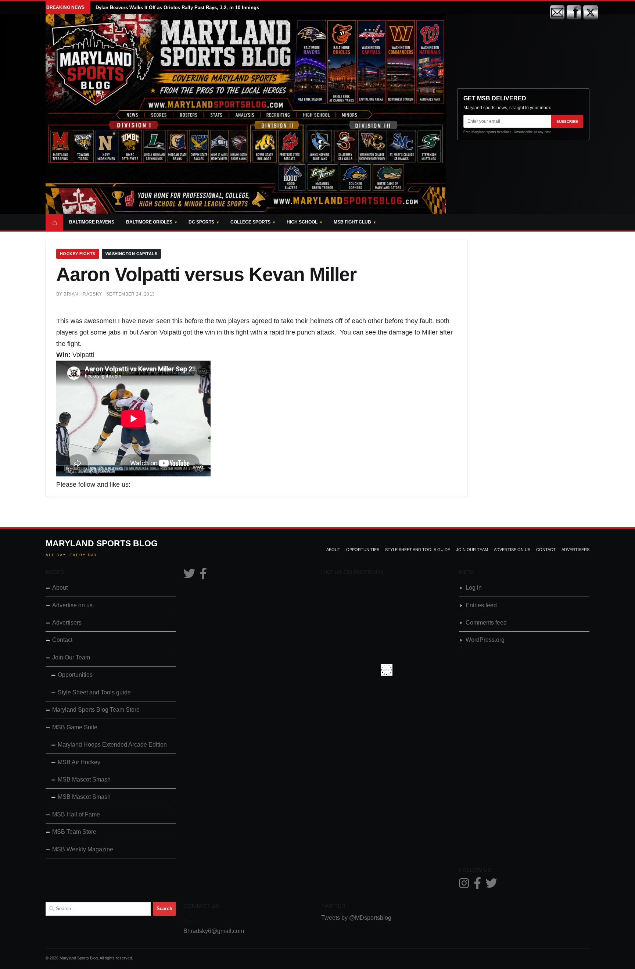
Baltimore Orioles (149, 222)
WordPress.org (485, 640)
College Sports (250, 222)
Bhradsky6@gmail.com (213, 931)
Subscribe (567, 121)
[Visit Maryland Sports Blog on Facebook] (203, 576)
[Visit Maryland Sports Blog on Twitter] (189, 576)
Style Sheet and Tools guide (417, 549)
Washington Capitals (131, 253)
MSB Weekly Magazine (82, 849)
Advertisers (575, 549)
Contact (546, 549)
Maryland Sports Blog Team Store (96, 710)
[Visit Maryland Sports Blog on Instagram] (464, 885)
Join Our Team (472, 549)
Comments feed (486, 622)
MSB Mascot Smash (84, 779)
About (333, 549)
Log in (474, 587)
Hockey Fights (78, 253)
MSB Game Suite (74, 727)
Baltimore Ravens (91, 222)
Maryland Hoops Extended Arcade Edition (112, 744)
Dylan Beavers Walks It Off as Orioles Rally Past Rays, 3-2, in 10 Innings (177, 7)
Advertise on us (512, 549)
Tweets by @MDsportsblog (356, 918)
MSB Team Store (74, 832)
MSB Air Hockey (79, 762)
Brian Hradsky (83, 294)
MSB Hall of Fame (76, 814)
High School (302, 222)
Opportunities (362, 549)
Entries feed (481, 605)
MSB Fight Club (352, 222)
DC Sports (201, 222)
